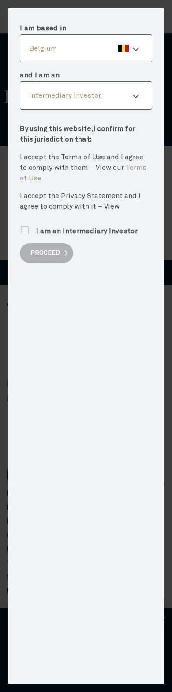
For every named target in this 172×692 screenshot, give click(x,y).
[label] (85, 48)
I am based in (43, 28)
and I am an (40, 75)
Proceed (45, 253)
